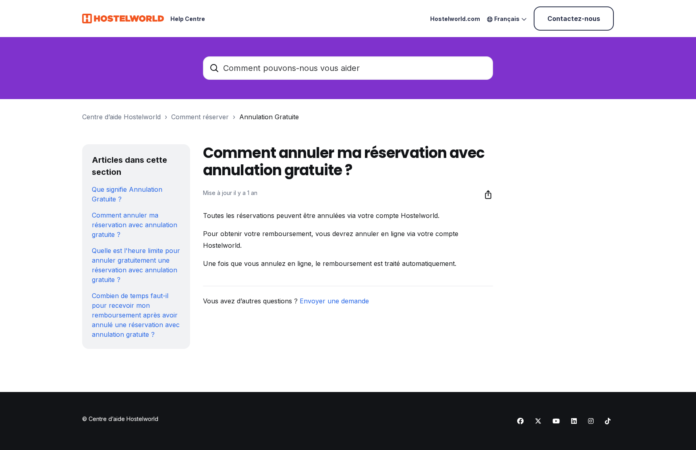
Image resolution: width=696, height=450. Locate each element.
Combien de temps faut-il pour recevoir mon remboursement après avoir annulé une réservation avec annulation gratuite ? (136, 315)
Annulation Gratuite (269, 117)
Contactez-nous (573, 19)
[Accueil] (123, 18)
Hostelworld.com (455, 18)
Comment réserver (200, 117)
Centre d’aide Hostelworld (121, 117)
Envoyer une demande (334, 301)
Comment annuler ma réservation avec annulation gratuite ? (134, 224)
